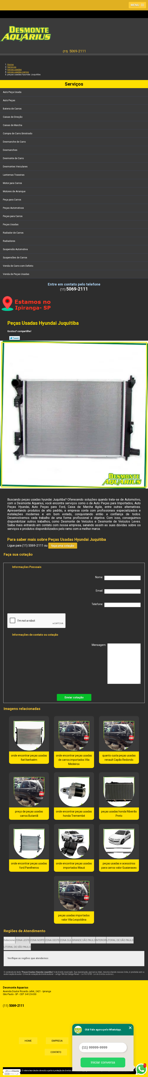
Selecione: (9, 940)
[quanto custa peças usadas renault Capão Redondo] (119, 733)
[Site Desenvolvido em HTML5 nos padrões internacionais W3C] (11, 1073)
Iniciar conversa (103, 1062)
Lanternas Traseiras (13, 175)
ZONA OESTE (52, 940)
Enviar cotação (74, 697)
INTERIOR (101, 940)
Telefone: (98, 604)
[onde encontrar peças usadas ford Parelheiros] (29, 841)
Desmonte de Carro (13, 158)
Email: (100, 590)
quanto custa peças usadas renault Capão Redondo (119, 757)
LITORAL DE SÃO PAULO (120, 940)
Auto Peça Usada (12, 92)
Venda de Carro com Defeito (18, 266)
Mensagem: (99, 644)
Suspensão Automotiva (15, 249)
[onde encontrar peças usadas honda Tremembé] (74, 790)
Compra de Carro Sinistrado (17, 133)
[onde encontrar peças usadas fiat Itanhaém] (29, 733)
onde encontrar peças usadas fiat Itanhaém (29, 757)
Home (28, 1040)
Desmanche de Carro (14, 141)
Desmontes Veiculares (15, 166)
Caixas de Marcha (12, 125)
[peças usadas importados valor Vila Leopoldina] (74, 893)
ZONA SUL (66, 940)
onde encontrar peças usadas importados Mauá (74, 865)
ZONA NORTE (37, 940)
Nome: (99, 577)
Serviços (74, 84)
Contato (55, 1052)
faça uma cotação (62, 545)
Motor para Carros (12, 183)
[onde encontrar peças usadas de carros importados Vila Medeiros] (74, 733)
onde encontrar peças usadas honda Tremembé (74, 813)
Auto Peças (9, 100)
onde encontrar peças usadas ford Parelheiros (29, 865)
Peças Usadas (10, 224)
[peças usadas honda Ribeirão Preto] (119, 790)
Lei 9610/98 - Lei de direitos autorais (97, 974)
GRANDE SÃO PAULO (84, 940)
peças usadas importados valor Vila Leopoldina (74, 917)
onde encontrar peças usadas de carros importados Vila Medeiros (74, 760)
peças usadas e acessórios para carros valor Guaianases (119, 865)
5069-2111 (77, 51)
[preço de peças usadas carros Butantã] (29, 790)
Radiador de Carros (13, 232)
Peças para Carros (13, 216)
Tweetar (14, 338)
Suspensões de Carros (15, 257)
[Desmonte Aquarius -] (74, 32)
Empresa (57, 1040)
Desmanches (10, 150)
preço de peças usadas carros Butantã (29, 813)
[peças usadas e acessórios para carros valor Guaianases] (119, 841)
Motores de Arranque (14, 191)
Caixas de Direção (12, 117)
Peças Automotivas (13, 208)
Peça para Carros (12, 199)
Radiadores (9, 241)
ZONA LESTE (22, 940)
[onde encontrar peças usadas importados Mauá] (74, 841)
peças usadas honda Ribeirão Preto (119, 813)
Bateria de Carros (12, 108)
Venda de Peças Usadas (16, 274)
